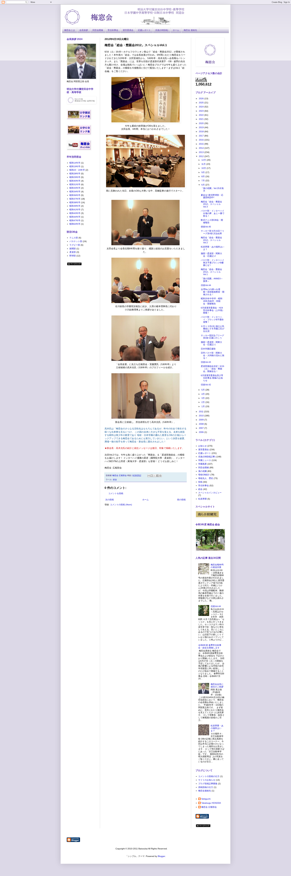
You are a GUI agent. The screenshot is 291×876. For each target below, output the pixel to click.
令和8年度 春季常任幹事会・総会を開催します (209, 646)
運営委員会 (128, 30)
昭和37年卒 (74, 199)
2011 (201, 411)
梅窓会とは (69, 30)
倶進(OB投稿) (161, 30)
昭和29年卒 (74, 177)
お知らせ (202, 446)
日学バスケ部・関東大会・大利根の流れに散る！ (212, 355)
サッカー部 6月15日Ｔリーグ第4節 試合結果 (212, 232)
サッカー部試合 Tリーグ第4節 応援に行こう (212, 336)
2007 (201, 428)
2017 (201, 136)
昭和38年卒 (74, 202)
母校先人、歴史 (205, 478)
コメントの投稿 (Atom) (121, 504)
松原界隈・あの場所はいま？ (217, 728)
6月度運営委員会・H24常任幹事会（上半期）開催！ (212, 310)
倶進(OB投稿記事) (207, 456)
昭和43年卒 (74, 213)
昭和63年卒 (74, 224)
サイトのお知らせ (206, 780)
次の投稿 (109, 499)
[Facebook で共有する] (157, 475)
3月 (203, 398)
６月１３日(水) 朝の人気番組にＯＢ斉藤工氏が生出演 (212, 329)
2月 (203, 402)
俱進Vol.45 (206, 226)
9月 (203, 172)
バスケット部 (75, 241)
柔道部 (72, 252)
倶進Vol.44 (206, 285)
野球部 (72, 255)
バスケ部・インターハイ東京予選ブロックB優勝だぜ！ (212, 262)
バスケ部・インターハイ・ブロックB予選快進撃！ (212, 319)
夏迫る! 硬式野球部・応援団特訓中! (212, 196)
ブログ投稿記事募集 (207, 783)
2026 (201, 98)
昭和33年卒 (74, 188)
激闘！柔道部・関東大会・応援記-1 (211, 343)
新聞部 (72, 248)
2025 (201, 102)
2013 (201, 152)
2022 (201, 115)
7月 (203, 180)
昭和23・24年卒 (77, 170)
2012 (201, 156)
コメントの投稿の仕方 (208, 776)
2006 (201, 432)
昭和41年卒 (74, 209)
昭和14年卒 (74, 163)
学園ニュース (204, 460)
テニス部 (73, 237)
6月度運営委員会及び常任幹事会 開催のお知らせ (212, 378)
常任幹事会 (113, 30)
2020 (201, 123)
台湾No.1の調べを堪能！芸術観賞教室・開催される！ (212, 292)
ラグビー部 (74, 245)
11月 (203, 164)
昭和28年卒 (74, 173)
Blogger (161, 856)
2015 (201, 144)
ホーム (176, 30)
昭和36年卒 (74, 195)
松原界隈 (202, 499)
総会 (115, 480)
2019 (201, 127)
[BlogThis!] (151, 475)
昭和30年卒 (74, 181)
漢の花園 (202, 471)
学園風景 (202, 464)
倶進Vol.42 (206, 384)
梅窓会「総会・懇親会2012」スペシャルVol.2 (211, 240)
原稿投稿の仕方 (205, 787)
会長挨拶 (83, 30)
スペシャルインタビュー (210, 492)
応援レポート (144, 30)
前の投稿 (181, 499)
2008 (201, 424)
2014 (201, 148)
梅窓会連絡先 (204, 790)
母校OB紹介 (204, 474)
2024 (201, 106)
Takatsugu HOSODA (211, 803)
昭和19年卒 (74, 166)
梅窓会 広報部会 (209, 807)
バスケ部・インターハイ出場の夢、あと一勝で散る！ (212, 213)
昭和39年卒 (74, 206)
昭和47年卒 (74, 220)
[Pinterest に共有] (160, 475)
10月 (204, 168)
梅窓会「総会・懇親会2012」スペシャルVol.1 (211, 272)
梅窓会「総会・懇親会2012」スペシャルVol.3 (211, 204)
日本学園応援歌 (208, 349)
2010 (201, 415)
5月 (203, 390)
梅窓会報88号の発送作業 (217, 565)
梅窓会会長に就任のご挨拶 (217, 685)
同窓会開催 (97, 30)
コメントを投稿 (115, 493)
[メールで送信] (148, 475)
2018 (201, 131)
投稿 (200, 482)
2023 (201, 111)
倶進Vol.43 (206, 362)
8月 (203, 176)
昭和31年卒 (74, 184)
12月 (204, 160)
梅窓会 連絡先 (190, 30)
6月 (203, 185)
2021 (201, 119)
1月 (203, 406)
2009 (201, 419)
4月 (203, 394)
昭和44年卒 (74, 217)
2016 (201, 140)
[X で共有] (154, 475)
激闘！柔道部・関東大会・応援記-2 (211, 254)
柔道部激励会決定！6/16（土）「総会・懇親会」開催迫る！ (212, 368)
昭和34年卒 (74, 191)
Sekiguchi (206, 799)
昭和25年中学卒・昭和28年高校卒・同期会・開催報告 (211, 301)
